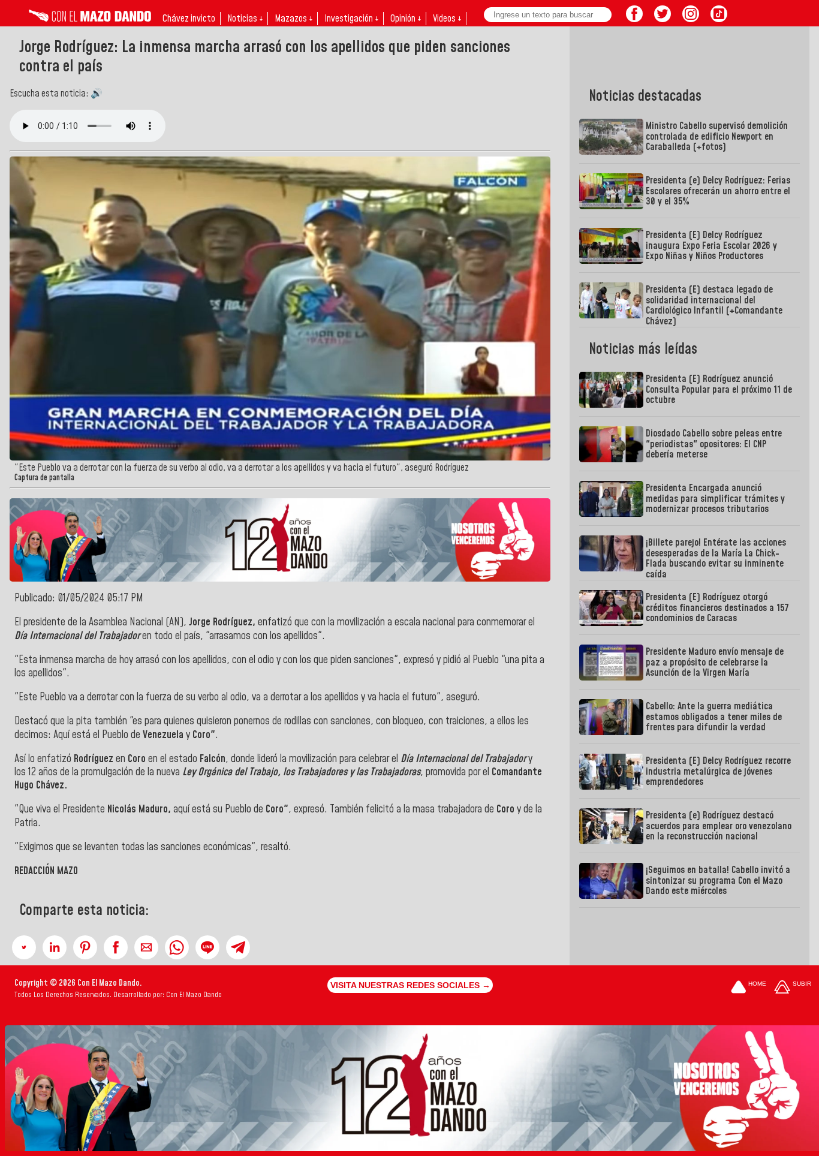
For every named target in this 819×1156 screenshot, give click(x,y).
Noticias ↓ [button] (245, 18)
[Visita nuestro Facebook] (634, 18)
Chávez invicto (188, 18)
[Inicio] (90, 18)
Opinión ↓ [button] (405, 18)
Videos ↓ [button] (447, 18)
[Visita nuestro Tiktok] (718, 18)
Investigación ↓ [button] (351, 18)
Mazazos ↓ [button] (293, 18)
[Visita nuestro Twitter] (662, 18)
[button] (24, 947)
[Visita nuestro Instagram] (690, 18)
